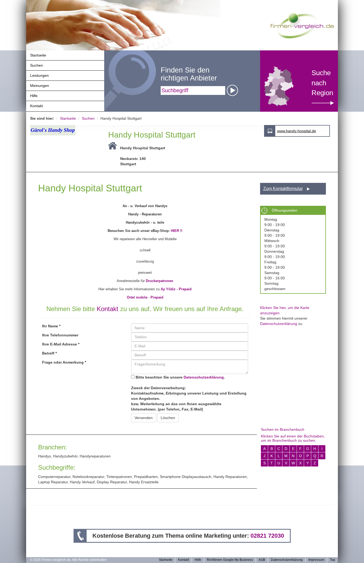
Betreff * (49, 353)
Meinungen (39, 85)
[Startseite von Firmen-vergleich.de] (302, 25)
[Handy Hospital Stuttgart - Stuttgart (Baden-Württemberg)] (65, 130)
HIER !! (176, 231)
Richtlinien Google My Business (230, 560)
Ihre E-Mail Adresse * (60, 344)
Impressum (316, 560)
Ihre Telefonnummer (60, 335)
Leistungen (39, 75)
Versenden (144, 418)
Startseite (38, 55)
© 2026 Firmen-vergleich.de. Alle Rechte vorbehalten (68, 560)
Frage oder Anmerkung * (64, 362)
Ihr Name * (51, 326)
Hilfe (34, 96)
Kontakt (36, 106)
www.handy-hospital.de (296, 131)
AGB (261, 560)
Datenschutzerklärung (204, 377)
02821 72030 (267, 535)
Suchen (36, 65)
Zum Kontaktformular (283, 188)
